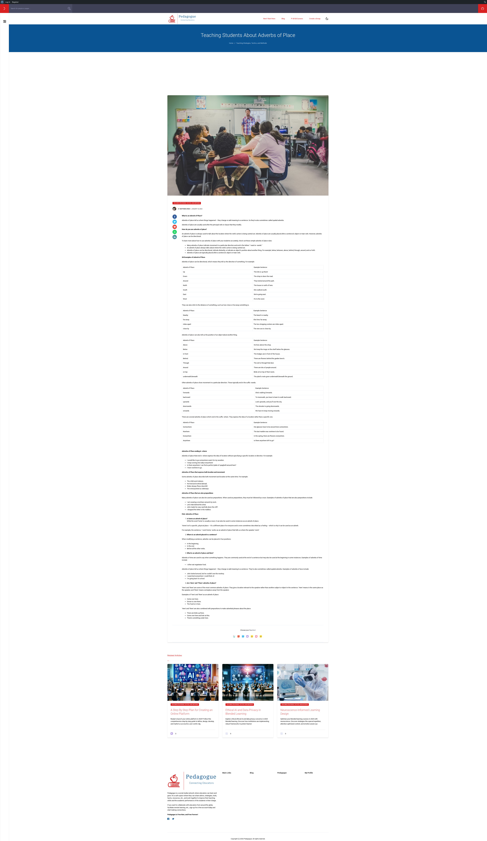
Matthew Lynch (185, 209)
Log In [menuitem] (7, 2)
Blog (283, 19)
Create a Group (314, 19)
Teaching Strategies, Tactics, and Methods (187, 203)
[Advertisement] (248, 71)
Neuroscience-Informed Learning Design (300, 711)
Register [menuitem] (15, 2)
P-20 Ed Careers (297, 19)
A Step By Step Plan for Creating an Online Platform (192, 711)
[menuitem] (2, 2)
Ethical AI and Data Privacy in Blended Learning (243, 711)
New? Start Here (269, 19)
